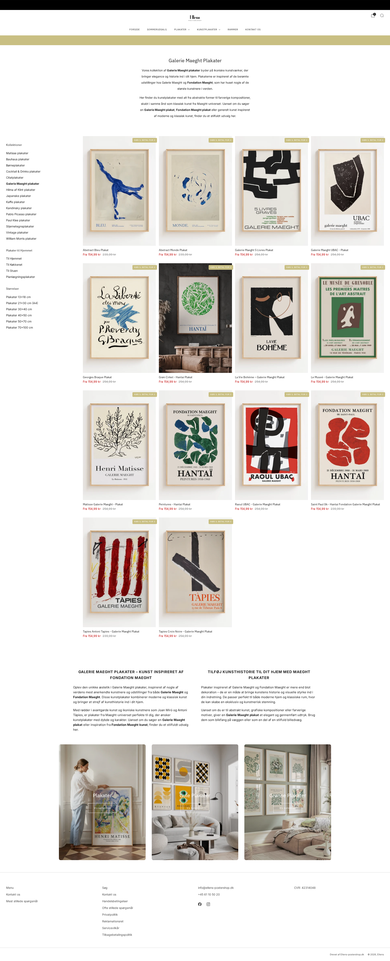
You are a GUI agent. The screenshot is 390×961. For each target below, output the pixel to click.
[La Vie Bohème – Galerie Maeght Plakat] (271, 318)
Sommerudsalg (157, 29)
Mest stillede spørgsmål (22, 901)
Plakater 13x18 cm (18, 297)
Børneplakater (15, 165)
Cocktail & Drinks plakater (23, 171)
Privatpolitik (110, 914)
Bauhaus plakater (17, 159)
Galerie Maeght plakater (22, 183)
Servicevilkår (110, 928)
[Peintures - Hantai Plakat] (195, 445)
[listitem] (195, 5)
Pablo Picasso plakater (21, 214)
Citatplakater (14, 177)
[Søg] (382, 15)
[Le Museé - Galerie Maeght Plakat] (347, 318)
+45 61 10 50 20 (209, 894)
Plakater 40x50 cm (19, 315)
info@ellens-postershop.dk (216, 887)
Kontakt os (253, 29)
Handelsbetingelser (115, 901)
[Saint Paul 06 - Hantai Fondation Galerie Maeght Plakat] (347, 445)
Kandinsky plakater (19, 208)
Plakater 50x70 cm (18, 321)
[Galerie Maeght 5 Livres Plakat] (271, 191)
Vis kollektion (102, 808)
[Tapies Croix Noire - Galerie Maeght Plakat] (195, 572)
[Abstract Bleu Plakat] (119, 191)
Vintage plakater (17, 232)
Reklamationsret (113, 921)
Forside (134, 29)
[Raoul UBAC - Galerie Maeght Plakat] (271, 445)
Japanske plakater (18, 196)
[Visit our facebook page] (199, 904)
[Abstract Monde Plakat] (195, 191)
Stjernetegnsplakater (20, 226)
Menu (10, 887)
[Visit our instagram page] (208, 904)
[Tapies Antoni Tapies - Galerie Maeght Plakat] (119, 572)
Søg (104, 887)
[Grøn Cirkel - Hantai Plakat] (195, 318)
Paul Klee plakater (18, 220)
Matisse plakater (17, 153)
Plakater (180, 29)
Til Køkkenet (14, 264)
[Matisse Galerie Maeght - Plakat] (119, 445)
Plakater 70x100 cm (19, 327)
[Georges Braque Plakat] (119, 318)
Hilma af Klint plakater (20, 189)
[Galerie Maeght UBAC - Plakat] (347, 191)
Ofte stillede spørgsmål (117, 908)
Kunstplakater (207, 29)
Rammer (233, 29)
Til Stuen (12, 270)
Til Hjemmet (14, 258)
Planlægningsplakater (20, 276)
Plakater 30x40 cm (19, 309)
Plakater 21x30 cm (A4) (22, 303)
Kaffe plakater (15, 202)
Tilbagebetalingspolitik (117, 934)
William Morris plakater (21, 238)
